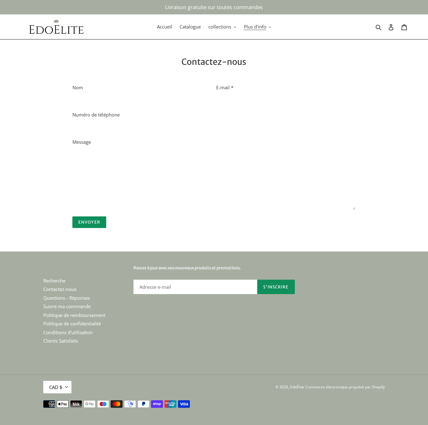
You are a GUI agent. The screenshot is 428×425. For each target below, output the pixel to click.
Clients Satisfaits (60, 341)
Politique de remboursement (74, 315)
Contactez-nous (59, 289)
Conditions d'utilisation (68, 332)
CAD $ (55, 387)
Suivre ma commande (67, 306)
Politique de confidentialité (72, 323)
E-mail (224, 87)
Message (81, 142)
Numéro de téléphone (96, 114)
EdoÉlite (297, 387)
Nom (77, 87)
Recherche (54, 280)
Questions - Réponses (66, 298)
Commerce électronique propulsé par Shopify (345, 387)
